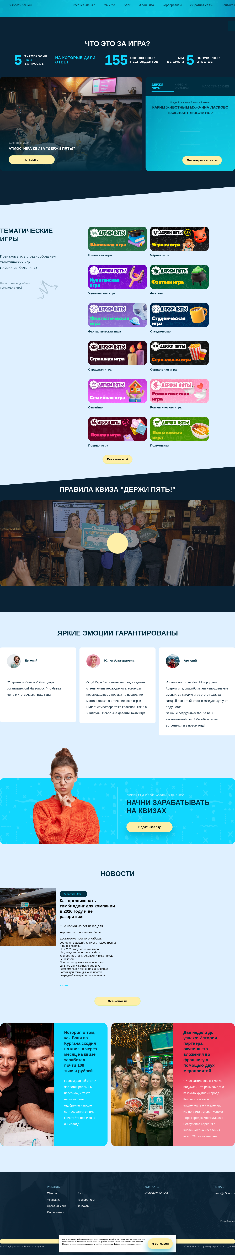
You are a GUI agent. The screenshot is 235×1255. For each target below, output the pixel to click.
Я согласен (160, 1243)
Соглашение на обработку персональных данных (209, 1246)
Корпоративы (172, 5)
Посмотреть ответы (202, 160)
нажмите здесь (134, 1244)
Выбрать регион (20, 5)
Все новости (117, 1001)
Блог (127, 5)
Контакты (228, 5)
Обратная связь (201, 5)
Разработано (227, 1221)
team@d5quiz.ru (225, 1193)
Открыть (31, 159)
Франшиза (146, 5)
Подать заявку (149, 827)
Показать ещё (117, 459)
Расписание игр (84, 5)
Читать (64, 985)
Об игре (109, 5)
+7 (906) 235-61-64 (156, 1193)
